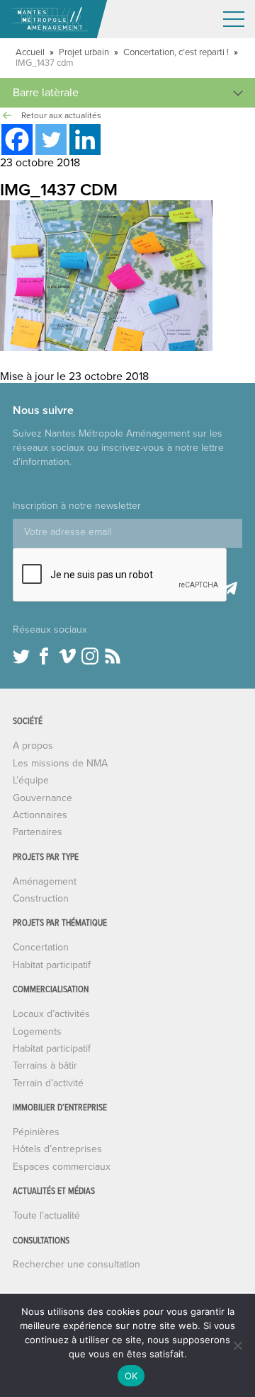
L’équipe (31, 780)
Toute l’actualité (46, 1215)
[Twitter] (51, 139)
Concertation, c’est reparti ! (176, 52)
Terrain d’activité (48, 1083)
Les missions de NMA (60, 763)
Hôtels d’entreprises (57, 1149)
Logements (37, 1031)
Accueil (30, 52)
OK (131, 1375)
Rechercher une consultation (76, 1264)
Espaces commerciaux (61, 1167)
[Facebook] (17, 139)
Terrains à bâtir (45, 1065)
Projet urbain (84, 52)
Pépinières (36, 1132)
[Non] (237, 1345)
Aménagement (44, 881)
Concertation (41, 947)
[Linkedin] (85, 139)
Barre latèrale (46, 93)
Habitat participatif (52, 965)
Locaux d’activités (51, 1014)
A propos (33, 746)
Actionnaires (40, 815)
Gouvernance (42, 798)
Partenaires (37, 832)
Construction (41, 898)
